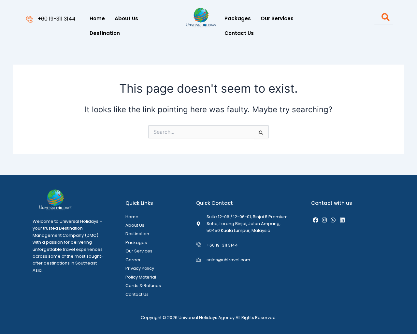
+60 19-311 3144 (57, 19)
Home (97, 18)
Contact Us (239, 33)
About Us (126, 18)
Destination (105, 33)
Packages (237, 18)
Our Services (277, 18)
